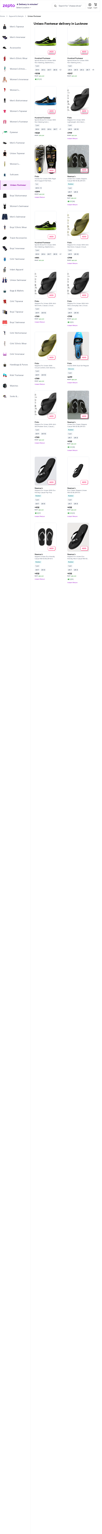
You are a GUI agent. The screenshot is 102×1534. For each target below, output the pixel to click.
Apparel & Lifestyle (16, 16)
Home (2, 16)
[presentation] (7, 16)
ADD (51, 52)
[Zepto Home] (9, 6)
